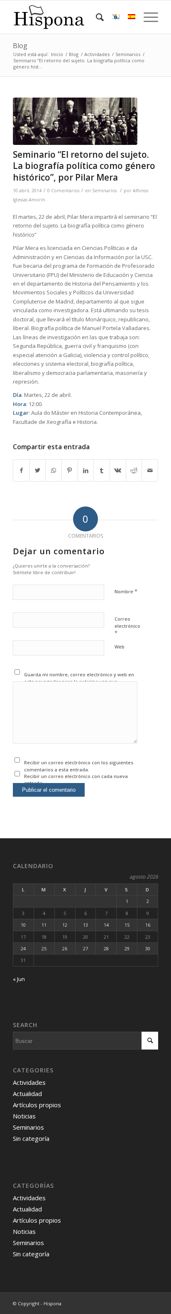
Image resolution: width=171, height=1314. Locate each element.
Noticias (24, 1116)
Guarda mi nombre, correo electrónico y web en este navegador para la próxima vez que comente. (79, 681)
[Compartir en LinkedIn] (86, 470)
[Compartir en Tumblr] (102, 470)
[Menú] (146, 17)
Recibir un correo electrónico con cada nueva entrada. (76, 779)
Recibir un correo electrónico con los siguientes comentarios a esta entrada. (78, 766)
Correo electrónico (127, 626)
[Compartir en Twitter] (38, 470)
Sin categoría (31, 1138)
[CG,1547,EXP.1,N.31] (75, 121)
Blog (20, 45)
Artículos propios (37, 1105)
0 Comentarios (63, 190)
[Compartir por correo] (150, 470)
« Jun (19, 979)
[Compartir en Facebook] (21, 470)
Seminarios (104, 190)
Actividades (29, 1082)
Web (120, 647)
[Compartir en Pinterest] (70, 470)
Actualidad (27, 1093)
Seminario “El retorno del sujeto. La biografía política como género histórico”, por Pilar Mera (84, 166)
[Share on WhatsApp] (53, 470)
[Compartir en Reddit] (134, 470)
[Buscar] (96, 17)
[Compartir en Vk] (118, 470)
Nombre (126, 591)
